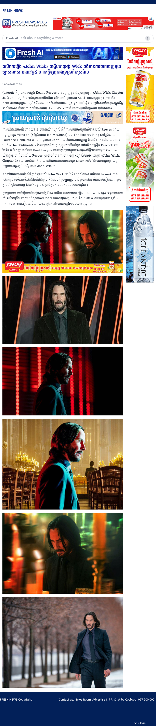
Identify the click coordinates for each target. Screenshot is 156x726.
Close (142, 723)
